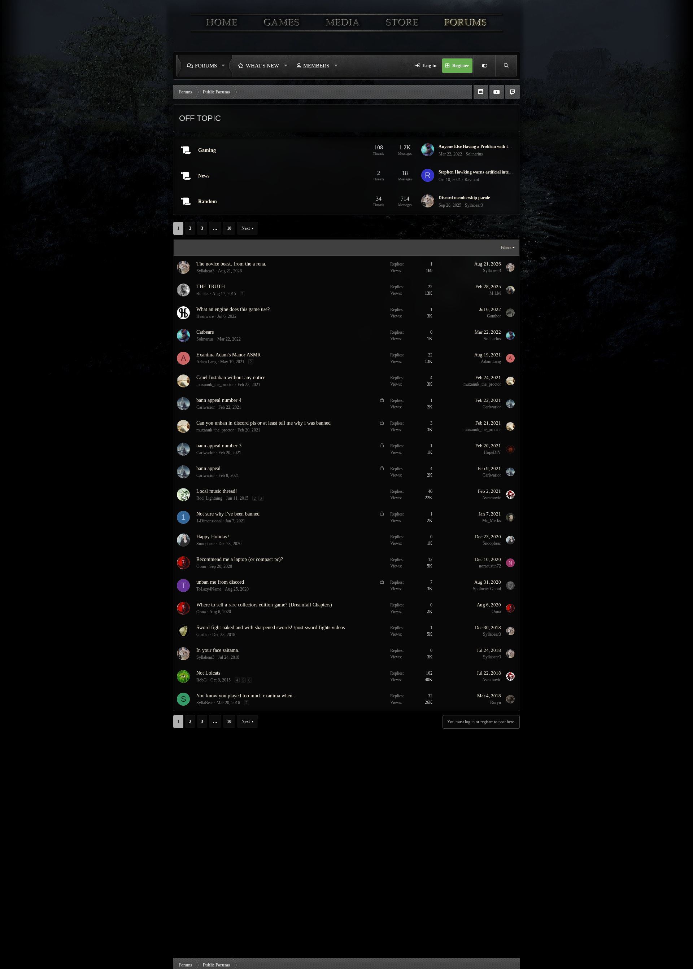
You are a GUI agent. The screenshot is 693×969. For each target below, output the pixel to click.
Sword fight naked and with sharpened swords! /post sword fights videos (270, 627)
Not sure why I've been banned (228, 514)
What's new (262, 66)
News (203, 176)
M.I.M (495, 293)
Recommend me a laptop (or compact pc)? (239, 559)
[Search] (506, 65)
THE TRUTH (210, 286)
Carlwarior (205, 407)
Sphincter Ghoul (487, 588)
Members (316, 66)
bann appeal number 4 (218, 400)
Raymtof (472, 179)
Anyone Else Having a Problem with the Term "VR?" (488, 146)
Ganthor (494, 316)
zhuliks (202, 293)
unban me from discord (220, 582)
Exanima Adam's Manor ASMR (228, 355)
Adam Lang (206, 361)
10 (229, 228)
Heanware (205, 316)
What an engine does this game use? (233, 309)
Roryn (495, 702)
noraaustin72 (490, 566)
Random (207, 201)
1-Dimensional (209, 520)
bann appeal (208, 468)
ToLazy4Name (208, 589)
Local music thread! (216, 491)
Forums (206, 66)
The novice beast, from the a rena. (231, 264)
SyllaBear (204, 702)
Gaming (207, 150)
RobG (201, 680)
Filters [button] (506, 247)
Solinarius (474, 154)
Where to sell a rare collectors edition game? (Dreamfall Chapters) (264, 605)
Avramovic (491, 497)
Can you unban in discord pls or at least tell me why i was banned (263, 423)
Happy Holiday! (212, 536)
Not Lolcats (208, 673)
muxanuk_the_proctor (215, 384)
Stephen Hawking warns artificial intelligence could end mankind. (499, 172)
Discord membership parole (464, 197)
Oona (201, 566)
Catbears (205, 332)
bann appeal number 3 (218, 445)
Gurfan (202, 634)
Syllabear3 (474, 205)
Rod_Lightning (209, 498)
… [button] (215, 228)
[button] (225, 65)
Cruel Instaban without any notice (230, 377)
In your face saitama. (217, 650)
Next (245, 228)
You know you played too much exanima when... (246, 695)
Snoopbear (205, 543)
